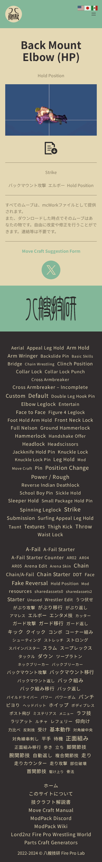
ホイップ (59, 704)
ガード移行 (51, 623)
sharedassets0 (49, 591)
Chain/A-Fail (20, 574)
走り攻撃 (58, 763)
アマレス (17, 615)
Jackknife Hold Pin (34, 452)
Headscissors (63, 444)
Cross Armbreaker (50, 379)
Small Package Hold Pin (67, 501)
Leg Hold (64, 459)
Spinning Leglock (40, 509)
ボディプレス (83, 705)
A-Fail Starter (59, 549)
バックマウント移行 (71, 671)
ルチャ (41, 721)
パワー (46, 697)
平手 (46, 738)
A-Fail (33, 549)
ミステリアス (44, 713)
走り (86, 754)
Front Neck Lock (74, 420)
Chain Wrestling (40, 363)
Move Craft (22, 468)
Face (90, 574)
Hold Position (80, 185)
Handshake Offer (67, 436)
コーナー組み (79, 632)
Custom (16, 395)
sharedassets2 (79, 591)
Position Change (67, 467)
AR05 (17, 566)
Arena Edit (36, 566)
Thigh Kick (60, 526)
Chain (81, 565)
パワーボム (65, 697)
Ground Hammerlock (65, 427)
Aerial (17, 348)
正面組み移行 (27, 747)
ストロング (77, 640)
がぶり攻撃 (24, 607)
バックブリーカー (67, 664)
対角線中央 (83, 729)
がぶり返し (76, 607)
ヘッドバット (34, 705)
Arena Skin (60, 566)
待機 (58, 738)
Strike (51, 172)
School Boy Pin (36, 493)
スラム (50, 647)
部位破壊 (78, 763)
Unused (34, 599)
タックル (26, 656)
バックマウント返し (36, 680)
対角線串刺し (25, 739)
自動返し (43, 755)
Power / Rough (50, 476)
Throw (83, 526)
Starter (16, 598)
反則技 (29, 729)
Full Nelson (24, 427)
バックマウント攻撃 (27, 185)
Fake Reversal (30, 583)
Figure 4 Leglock (66, 412)
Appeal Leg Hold (45, 347)
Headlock (33, 443)
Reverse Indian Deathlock (50, 485)
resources (20, 591)
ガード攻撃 (24, 623)
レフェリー (61, 721)
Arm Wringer (23, 355)
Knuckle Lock (73, 451)
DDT (77, 574)
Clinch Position (75, 363)
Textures (34, 526)
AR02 (72, 557)
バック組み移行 (37, 688)
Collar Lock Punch (65, 371)
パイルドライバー (22, 697)
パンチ (86, 696)
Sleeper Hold (23, 500)
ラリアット (21, 721)
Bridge (15, 363)
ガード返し (77, 623)
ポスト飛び (19, 713)
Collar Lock (29, 371)
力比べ (14, 729)
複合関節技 (67, 755)
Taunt (15, 526)
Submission (21, 517)
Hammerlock (30, 435)
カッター (83, 615)
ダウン (45, 655)
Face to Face (31, 411)
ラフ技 (83, 712)
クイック (36, 631)
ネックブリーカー (33, 664)
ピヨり (13, 705)
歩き (48, 747)
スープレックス (76, 647)
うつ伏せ (84, 599)
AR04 (84, 557)
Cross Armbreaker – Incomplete (50, 387)
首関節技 (37, 771)
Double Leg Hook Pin (73, 396)
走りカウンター (30, 763)
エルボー (56, 185)
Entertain (69, 404)
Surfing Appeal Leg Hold (66, 518)
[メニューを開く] (93, 14)
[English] (81, 7)
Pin (39, 467)
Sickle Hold (68, 493)
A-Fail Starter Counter (38, 557)
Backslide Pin (55, 356)
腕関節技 (19, 754)
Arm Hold (78, 347)
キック (15, 631)
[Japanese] (87, 7)
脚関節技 (77, 746)
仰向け (82, 721)
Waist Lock (50, 534)
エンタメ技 (61, 615)
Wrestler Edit (59, 599)
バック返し (69, 688)
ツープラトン (69, 656)
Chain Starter (53, 573)
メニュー (66, 713)
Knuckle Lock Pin (33, 459)
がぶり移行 (50, 607)
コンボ (55, 632)
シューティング (26, 640)
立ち (59, 747)
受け (42, 729)
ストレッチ (54, 640)
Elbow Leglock (38, 404)
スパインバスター (24, 648)
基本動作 (60, 729)
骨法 (70, 771)
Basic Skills (82, 356)
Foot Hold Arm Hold (30, 420)
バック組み (71, 680)
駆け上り (56, 771)
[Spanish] (94, 7)
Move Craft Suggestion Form (51, 251)
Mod (81, 459)
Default (38, 395)
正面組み (77, 738)
